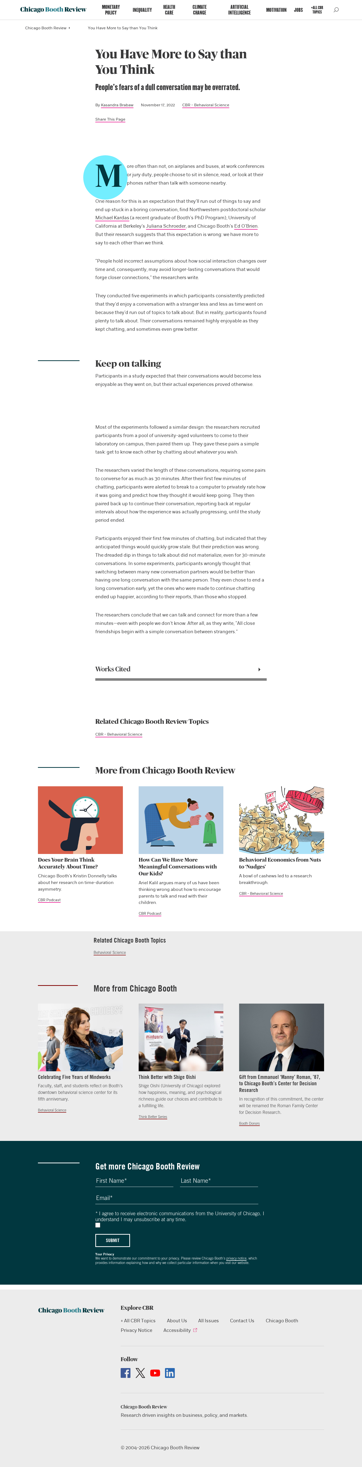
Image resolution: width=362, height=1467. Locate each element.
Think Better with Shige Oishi (167, 1076)
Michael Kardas (112, 218)
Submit (112, 1240)
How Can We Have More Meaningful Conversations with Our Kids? (178, 866)
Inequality (142, 10)
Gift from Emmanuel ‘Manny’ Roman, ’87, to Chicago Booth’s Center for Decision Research (279, 1083)
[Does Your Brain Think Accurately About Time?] (80, 820)
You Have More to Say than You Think (122, 28)
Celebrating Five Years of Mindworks (74, 1076)
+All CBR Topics (317, 10)
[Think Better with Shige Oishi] (181, 1037)
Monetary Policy (111, 10)
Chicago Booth (282, 1321)
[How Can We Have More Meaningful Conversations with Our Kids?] (181, 820)
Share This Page (110, 119)
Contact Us (242, 1321)
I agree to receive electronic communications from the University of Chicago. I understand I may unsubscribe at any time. (179, 1216)
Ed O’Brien (246, 226)
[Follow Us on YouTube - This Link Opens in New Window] (155, 1373)
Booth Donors (249, 1123)
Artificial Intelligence (239, 10)
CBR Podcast (49, 900)
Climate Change (200, 10)
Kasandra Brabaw (117, 105)
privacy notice (236, 1258)
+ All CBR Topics (138, 1321)
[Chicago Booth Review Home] (53, 10)
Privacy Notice (136, 1330)
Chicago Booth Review (45, 28)
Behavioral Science (110, 952)
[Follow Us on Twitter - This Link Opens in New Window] (140, 1373)
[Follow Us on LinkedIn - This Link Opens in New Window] (170, 1373)
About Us (177, 1321)
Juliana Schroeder (166, 226)
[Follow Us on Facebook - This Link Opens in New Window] (126, 1373)
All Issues (208, 1321)
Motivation (276, 10)
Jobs (298, 10)
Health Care (169, 10)
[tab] (181, 669)
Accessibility (177, 1330)
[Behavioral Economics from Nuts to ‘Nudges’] (281, 820)
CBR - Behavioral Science (205, 105)
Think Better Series (153, 1117)
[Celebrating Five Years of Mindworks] (80, 1037)
